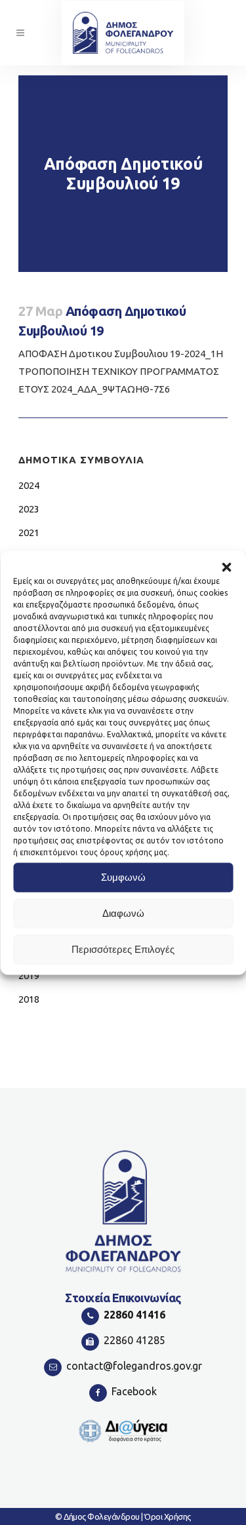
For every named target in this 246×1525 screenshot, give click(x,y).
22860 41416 (134, 1315)
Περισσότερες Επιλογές (123, 949)
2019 (28, 975)
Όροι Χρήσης (167, 1516)
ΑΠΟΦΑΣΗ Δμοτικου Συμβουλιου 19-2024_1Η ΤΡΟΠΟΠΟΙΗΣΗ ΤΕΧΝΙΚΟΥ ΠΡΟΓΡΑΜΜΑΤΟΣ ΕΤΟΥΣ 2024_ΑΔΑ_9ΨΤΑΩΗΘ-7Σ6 (120, 371)
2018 (28, 999)
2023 (28, 508)
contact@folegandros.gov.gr (134, 1366)
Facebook (134, 1391)
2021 (28, 532)
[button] (226, 566)
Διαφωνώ (123, 913)
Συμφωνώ (123, 877)
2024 (28, 485)
